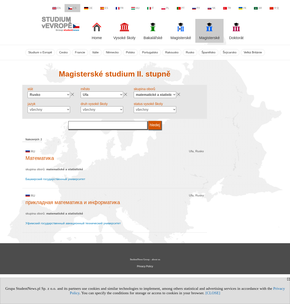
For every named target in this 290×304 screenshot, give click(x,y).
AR (260, 8)
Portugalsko (150, 52)
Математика (39, 158)
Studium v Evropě (40, 52)
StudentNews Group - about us (145, 259)
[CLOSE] (213, 293)
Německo (112, 52)
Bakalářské (153, 38)
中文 (276, 8)
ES (106, 8)
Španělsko (208, 52)
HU (137, 8)
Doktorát (236, 38)
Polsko (130, 52)
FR (122, 8)
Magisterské (180, 38)
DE (91, 8)
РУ (198, 8)
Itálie (95, 52)
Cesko (63, 52)
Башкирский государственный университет (55, 179)
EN (59, 8)
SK (213, 8)
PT (182, 8)
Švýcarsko (230, 52)
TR (229, 8)
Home (97, 38)
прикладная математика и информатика (72, 202)
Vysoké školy (124, 38)
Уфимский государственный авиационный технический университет (73, 223)
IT (153, 8)
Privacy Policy (145, 266)
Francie (80, 52)
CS (74, 8)
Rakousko (172, 52)
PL (167, 8)
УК (244, 8)
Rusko (190, 52)
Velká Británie (253, 52)
